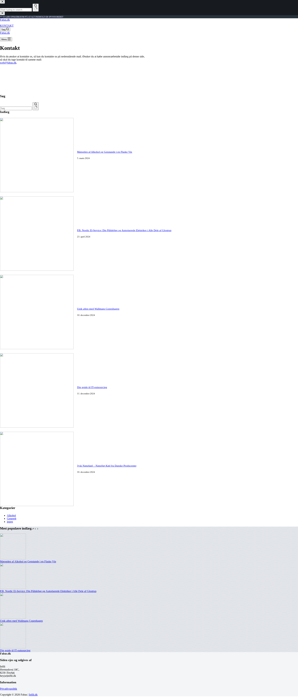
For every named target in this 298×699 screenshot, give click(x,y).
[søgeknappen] (36, 106)
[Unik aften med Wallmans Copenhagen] (37, 348)
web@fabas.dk (8, 62)
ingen (10, 521)
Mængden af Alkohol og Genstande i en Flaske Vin (104, 152)
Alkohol (11, 515)
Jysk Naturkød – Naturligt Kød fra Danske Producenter (106, 465)
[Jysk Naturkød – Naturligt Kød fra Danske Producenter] (37, 505)
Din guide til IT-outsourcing (92, 387)
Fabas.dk (5, 19)
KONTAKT (7, 25)
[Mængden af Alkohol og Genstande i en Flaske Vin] (37, 191)
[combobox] (16, 108)
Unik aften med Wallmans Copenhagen (98, 308)
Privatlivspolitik (8, 688)
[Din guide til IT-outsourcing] (37, 426)
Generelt (11, 518)
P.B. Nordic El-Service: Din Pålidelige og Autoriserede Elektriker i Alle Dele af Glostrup (124, 230)
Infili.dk (33, 694)
